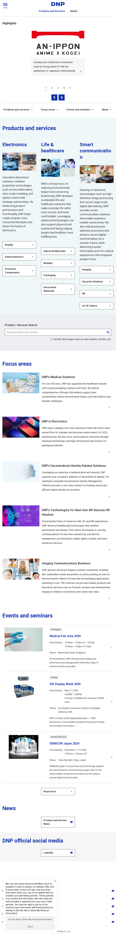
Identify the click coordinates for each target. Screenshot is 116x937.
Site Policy (6, 898)
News (105, 109)
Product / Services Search (21, 325)
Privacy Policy (7, 906)
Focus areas (48, 109)
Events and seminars (78, 109)
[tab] (46, 88)
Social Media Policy (10, 914)
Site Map (5, 891)
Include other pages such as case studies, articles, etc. (82, 339)
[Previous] (54, 97)
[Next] (62, 97)
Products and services (16, 109)
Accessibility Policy (10, 922)
